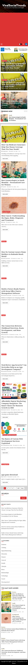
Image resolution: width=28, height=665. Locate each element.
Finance (3, 557)
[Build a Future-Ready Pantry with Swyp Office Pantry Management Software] (14, 278)
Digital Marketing (7, 397)
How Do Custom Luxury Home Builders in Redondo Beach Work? (13, 254)
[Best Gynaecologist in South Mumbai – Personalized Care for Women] (4, 118)
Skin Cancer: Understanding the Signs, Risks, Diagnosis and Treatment (13, 218)
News (3, 569)
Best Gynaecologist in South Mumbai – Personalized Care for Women (14, 103)
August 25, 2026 (14, 70)
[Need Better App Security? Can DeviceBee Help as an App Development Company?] (14, 354)
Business (4, 60)
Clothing (3, 547)
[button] (1, 44)
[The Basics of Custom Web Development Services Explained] (14, 428)
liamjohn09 (5, 70)
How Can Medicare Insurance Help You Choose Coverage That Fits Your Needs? (14, 65)
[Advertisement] (14, 27)
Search (5, 493)
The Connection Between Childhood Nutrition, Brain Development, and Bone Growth (12, 329)
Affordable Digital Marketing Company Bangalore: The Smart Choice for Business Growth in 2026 (13, 404)
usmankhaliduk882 (7, 295)
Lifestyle (3, 566)
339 (18, 488)
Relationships (5, 572)
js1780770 (5, 477)
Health (3, 98)
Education (4, 554)
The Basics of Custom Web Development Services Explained (12, 441)
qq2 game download (9, 475)
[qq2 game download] (13, 464)
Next (22, 488)
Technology (4, 576)
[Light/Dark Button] (20, 44)
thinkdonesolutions (7, 445)
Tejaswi (5, 107)
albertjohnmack (6, 258)
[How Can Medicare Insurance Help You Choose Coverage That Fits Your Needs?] (14, 134)
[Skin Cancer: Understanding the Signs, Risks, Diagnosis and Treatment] (14, 205)
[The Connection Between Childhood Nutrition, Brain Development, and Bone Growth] (14, 315)
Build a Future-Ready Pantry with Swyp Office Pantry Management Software (13, 291)
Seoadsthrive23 (6, 410)
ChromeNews (20, 661)
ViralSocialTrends (14, 5)
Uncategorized (6, 211)
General (3, 560)
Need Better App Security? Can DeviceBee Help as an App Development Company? (13, 367)
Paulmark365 (6, 334)
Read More (5, 158)
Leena (4, 222)
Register (26, 44)
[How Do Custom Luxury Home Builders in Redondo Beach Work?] (14, 241)
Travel (3, 579)
